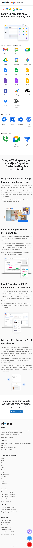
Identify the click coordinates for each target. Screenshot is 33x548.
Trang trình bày (5, 474)
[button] (30, 2)
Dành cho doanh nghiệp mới (8, 494)
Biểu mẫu (3, 476)
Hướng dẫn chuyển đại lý (7, 531)
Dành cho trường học (6, 498)
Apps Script (4, 483)
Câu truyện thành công (7, 525)
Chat (2, 462)
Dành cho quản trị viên (6, 520)
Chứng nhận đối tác (6, 529)
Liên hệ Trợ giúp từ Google (8, 534)
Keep (2, 481)
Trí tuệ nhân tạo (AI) (6, 501)
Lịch (2, 465)
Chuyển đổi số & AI (6, 527)
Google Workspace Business (8, 507)
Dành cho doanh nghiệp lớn (8, 496)
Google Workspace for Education (9, 512)
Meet (2, 460)
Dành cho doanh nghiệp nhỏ (8, 492)
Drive (2, 467)
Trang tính (3, 472)
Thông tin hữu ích (5, 522)
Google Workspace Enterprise (8, 509)
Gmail (2, 458)
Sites (2, 478)
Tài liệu (3, 469)
